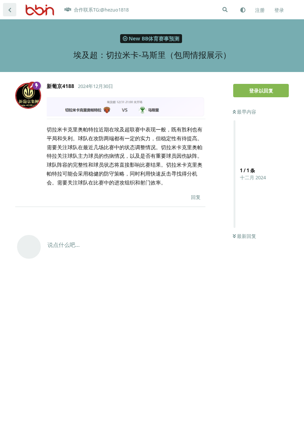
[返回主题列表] (9, 9)
